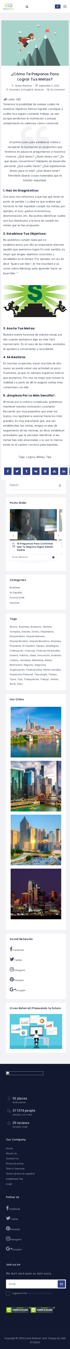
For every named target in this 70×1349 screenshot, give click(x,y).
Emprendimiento (19, 641)
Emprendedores (35, 636)
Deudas (26, 631)
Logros (30, 457)
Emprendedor (17, 636)
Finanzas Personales (48, 650)
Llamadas (25, 660)
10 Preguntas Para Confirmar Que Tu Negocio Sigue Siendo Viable (35, 547)
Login (9, 1184)
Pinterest (19, 980)
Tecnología (40, 674)
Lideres (14, 660)
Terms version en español (20, 1173)
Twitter (18, 960)
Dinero (35, 631)
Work (13, 684)
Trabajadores (31, 679)
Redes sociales (52, 669)
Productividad (34, 669)
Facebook (18, 950)
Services (39, 89)
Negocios (40, 664)
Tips (49, 457)
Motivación (16, 664)
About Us (11, 1153)
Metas (41, 457)
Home (9, 1148)
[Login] (57, 6)
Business (15, 89)
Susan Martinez (20, 557)
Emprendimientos (40, 641)
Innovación (43, 655)
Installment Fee (14, 1178)
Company (15, 631)
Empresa (56, 641)
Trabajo (44, 679)
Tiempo (52, 674)
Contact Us (12, 1158)
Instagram (19, 970)
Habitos (23, 655)
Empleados (47, 631)
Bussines (36, 626)
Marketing (37, 660)
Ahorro (14, 626)
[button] (14, 535)
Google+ (21, 990)
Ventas (54, 679)
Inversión (56, 655)
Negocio (28, 664)
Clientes (47, 626)
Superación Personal (21, 674)
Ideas (33, 655)
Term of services (15, 1168)
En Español (27, 89)
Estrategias (52, 645)
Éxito (20, 684)
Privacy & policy (15, 1163)
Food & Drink (17, 597)
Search (57, 485)
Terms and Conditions (39, 1293)
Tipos (13, 679)
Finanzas (30, 650)
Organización (17, 669)
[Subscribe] (61, 1284)
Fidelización (17, 650)
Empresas (15, 645)
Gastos (14, 655)
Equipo (40, 645)
